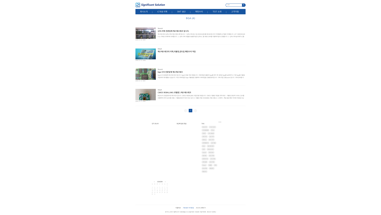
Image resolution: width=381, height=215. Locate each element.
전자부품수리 (205, 143)
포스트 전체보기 (201, 208)
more (219, 121)
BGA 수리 (211, 139)
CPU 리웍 (213, 158)
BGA (204, 146)
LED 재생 (213, 143)
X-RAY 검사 (212, 127)
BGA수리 (205, 127)
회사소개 (144, 12)
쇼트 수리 (205, 136)
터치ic (212, 130)
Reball (160, 49)
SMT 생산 (181, 12)
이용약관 (178, 208)
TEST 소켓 (217, 12)
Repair (204, 165)
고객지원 (235, 12)
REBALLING (210, 149)
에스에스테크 (211, 146)
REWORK (211, 152)
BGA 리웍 (211, 155)
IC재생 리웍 (162, 12)
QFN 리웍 (212, 162)
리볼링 (210, 165)
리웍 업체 (205, 162)
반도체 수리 (205, 158)
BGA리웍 (205, 168)
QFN (204, 149)
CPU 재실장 (211, 133)
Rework (160, 28)
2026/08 (159, 181)
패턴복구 (212, 168)
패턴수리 (199, 12)
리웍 (215, 165)
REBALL (204, 139)
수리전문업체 (205, 130)
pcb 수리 (212, 136)
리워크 (204, 133)
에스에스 (204, 155)
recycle (204, 152)
